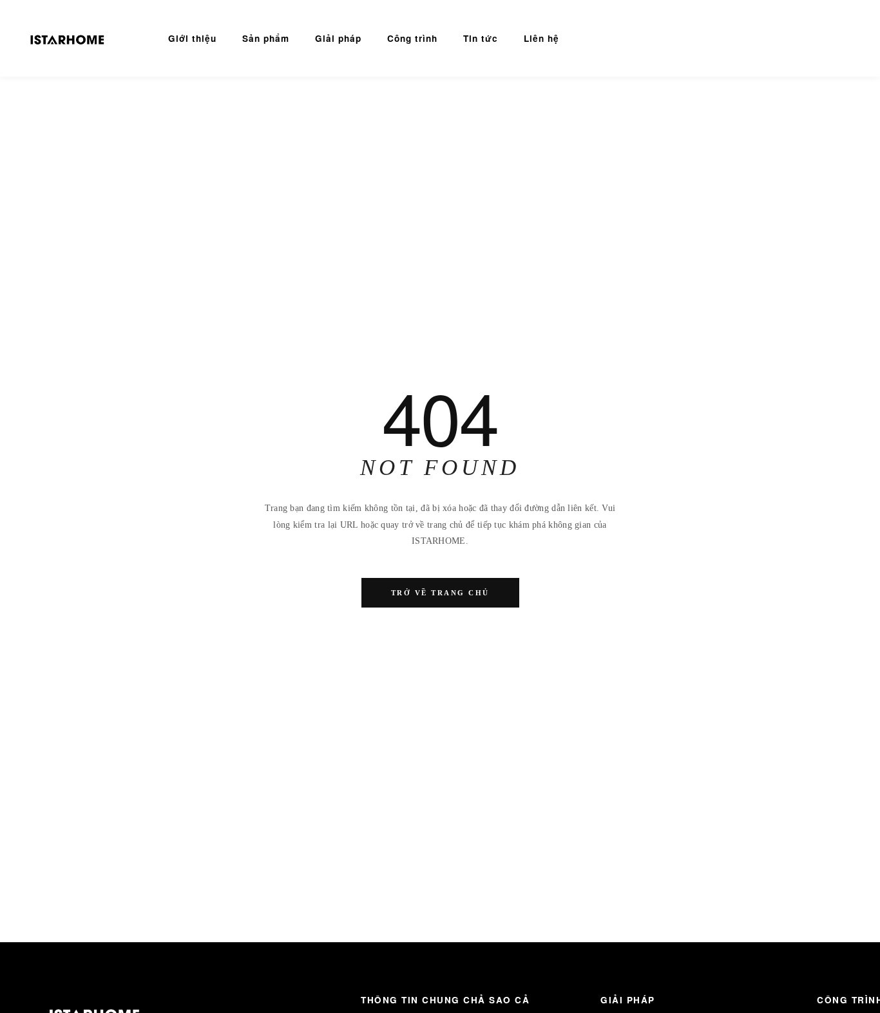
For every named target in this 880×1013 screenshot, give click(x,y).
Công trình (412, 38)
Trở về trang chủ (440, 593)
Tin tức (480, 38)
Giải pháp (338, 38)
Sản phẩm (265, 38)
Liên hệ (541, 38)
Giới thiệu (192, 38)
